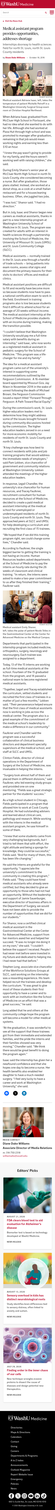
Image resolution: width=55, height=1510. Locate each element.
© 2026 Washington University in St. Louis (27, 1506)
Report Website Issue (22, 1475)
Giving (14, 1446)
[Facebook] (11, 1496)
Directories (16, 1428)
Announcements (19, 1465)
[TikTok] (43, 1496)
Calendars (16, 1437)
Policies (15, 1484)
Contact (15, 1442)
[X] (18, 1496)
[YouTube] (31, 1496)
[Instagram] (24, 1496)
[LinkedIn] (37, 1496)
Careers (15, 1451)
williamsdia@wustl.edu (15, 1156)
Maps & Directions (20, 1432)
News (14, 1489)
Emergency (17, 1479)
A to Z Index (17, 1460)
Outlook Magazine (20, 1470)
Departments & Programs (24, 1456)
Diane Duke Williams (15, 58)
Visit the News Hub (13, 21)
